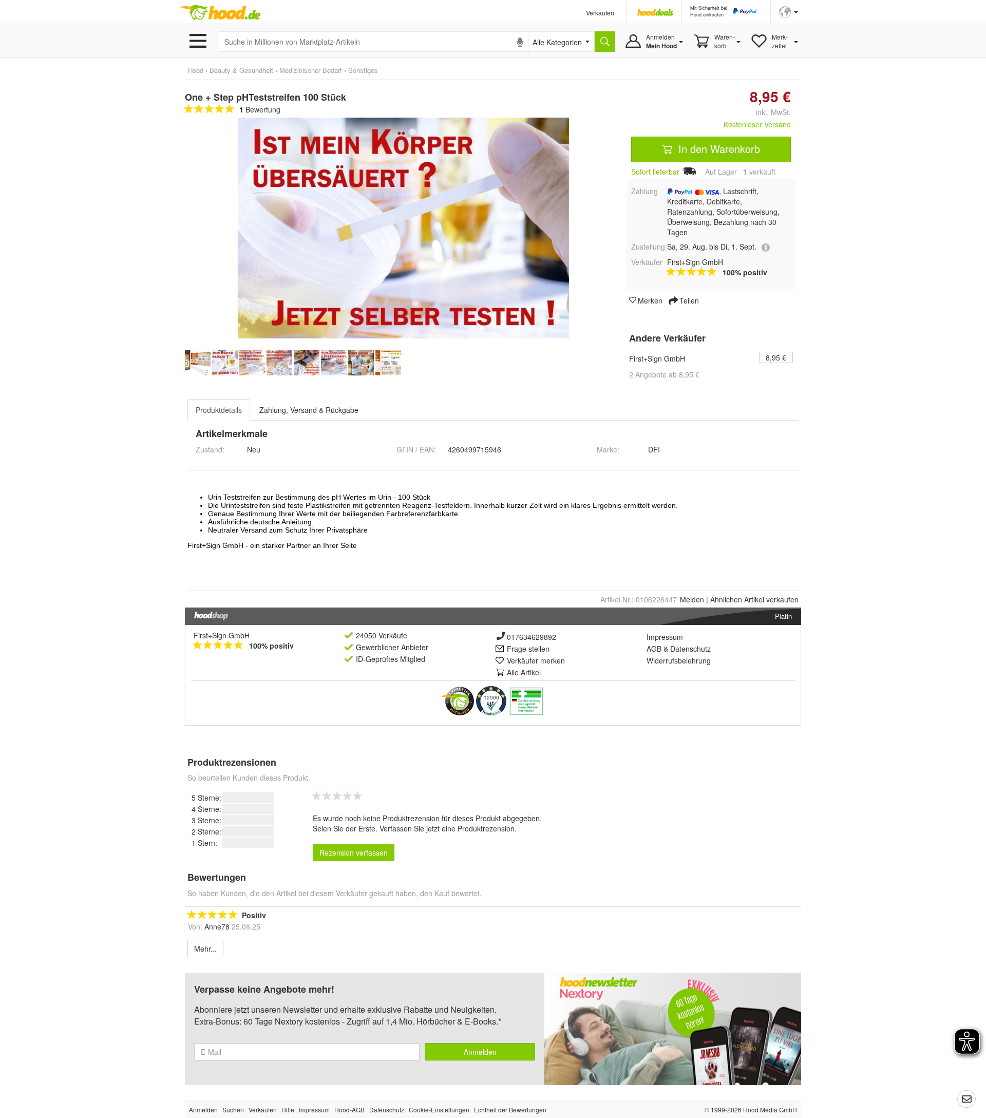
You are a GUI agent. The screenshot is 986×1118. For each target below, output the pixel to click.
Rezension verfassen (353, 852)
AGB (654, 648)
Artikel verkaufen (754, 599)
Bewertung (259, 109)
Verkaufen (600, 12)
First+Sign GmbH (657, 358)
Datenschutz (690, 648)
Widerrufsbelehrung (679, 660)
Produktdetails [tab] (219, 410)
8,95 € (776, 357)
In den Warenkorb (717, 148)
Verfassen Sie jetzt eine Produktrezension (447, 828)
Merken (650, 300)
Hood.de (220, 13)
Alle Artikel (524, 672)
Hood (195, 70)
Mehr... (205, 948)
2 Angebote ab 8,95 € (664, 374)
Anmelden (480, 1052)
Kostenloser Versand (757, 124)
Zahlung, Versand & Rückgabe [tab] (308, 410)
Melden (692, 599)
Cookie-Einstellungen (439, 1109)
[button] (788, 11)
